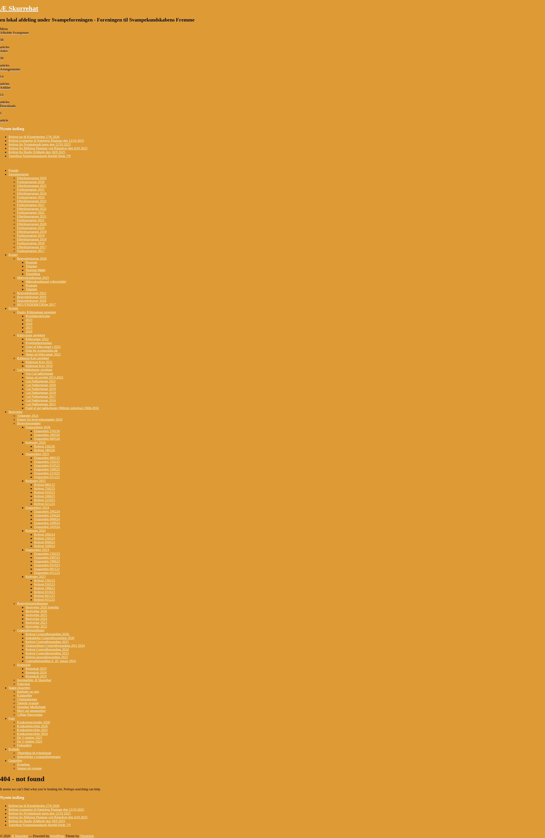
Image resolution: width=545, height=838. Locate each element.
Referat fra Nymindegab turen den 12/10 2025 (40, 144)
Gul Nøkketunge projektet (34, 370)
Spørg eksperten (19, 688)
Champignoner (27, 699)
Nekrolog (23, 684)
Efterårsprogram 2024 (31, 193)
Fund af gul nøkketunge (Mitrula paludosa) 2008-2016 (62, 408)
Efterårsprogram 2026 (31, 178)
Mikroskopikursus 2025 (33, 278)
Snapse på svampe (29, 768)
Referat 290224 (44, 534)
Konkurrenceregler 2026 (33, 722)
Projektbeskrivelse (38, 316)
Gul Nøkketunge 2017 (41, 396)
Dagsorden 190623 (47, 561)
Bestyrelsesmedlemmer (32, 603)
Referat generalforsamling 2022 (47, 657)
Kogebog (23, 764)
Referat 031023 (44, 592)
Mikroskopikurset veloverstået (46, 281)
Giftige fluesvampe (30, 714)
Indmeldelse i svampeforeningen (38, 757)
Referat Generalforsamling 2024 (47, 649)
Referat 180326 (44, 450)
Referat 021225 (44, 504)
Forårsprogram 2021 (30, 220)
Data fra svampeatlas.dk (42, 350)
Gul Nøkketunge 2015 (41, 404)
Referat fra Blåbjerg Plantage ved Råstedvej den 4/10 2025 (48, 148)
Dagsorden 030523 (47, 557)
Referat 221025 (44, 500)
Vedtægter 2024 (27, 416)
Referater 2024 (36, 530)
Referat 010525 (44, 492)
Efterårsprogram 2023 (31, 201)
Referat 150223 (44, 580)
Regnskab (23, 665)
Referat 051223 (44, 599)
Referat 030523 (44, 584)
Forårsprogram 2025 (30, 189)
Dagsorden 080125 (47, 458)
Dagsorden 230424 (47, 515)
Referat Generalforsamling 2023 (47, 653)
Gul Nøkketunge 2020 (41, 385)
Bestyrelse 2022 (36, 626)
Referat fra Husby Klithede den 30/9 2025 (37, 152)
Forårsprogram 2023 (30, 205)
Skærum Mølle (36, 270)
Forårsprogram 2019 (30, 235)
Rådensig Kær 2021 (39, 362)
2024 (29, 324)
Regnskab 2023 (36, 676)
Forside (14, 170)
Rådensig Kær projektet (33, 358)
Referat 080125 (44, 484)
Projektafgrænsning (39, 343)
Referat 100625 (44, 496)
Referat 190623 (44, 588)
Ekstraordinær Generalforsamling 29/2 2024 (55, 645)
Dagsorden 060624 (47, 519)
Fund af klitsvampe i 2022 (43, 347)
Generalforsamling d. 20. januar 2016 (51, 661)
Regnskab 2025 (36, 668)
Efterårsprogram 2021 (31, 216)
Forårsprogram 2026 (30, 182)
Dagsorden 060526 (47, 439)
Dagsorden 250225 (47, 461)
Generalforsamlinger (30, 630)
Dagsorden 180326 (47, 435)
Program (31, 262)
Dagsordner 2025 (37, 454)
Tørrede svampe (28, 703)
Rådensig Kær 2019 (39, 366)
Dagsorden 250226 (47, 431)
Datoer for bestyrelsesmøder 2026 (39, 419)
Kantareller (24, 695)
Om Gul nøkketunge (39, 373)
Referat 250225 (44, 488)
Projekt (13, 308)
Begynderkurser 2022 (31, 293)
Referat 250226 (44, 446)
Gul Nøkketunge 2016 (41, 400)
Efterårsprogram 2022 (31, 209)
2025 (29, 327)
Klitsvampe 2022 (37, 339)
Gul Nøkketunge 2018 (41, 393)
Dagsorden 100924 (47, 523)
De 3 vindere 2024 (29, 741)
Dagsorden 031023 (47, 565)
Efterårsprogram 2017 (31, 247)
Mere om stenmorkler (31, 711)
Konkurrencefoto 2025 (32, 730)
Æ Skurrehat (19, 8)
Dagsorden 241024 (47, 527)
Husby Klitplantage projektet (36, 312)
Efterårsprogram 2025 (31, 186)
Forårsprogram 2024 (30, 197)
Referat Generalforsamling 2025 (47, 642)
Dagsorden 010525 (47, 465)
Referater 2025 (36, 481)
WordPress (57, 836)
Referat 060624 (44, 542)
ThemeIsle (87, 836)
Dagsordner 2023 (37, 550)
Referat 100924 (44, 546)
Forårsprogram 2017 (30, 251)
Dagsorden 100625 (47, 469)
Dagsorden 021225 (47, 477)
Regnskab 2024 (36, 672)
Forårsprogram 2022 (30, 212)
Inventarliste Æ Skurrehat (34, 680)
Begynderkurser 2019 (31, 297)
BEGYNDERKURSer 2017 (36, 304)
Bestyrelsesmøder (29, 423)
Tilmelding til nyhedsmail (34, 753)
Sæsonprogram (19, 174)
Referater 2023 (36, 576)
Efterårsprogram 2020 (31, 224)
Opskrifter (15, 760)
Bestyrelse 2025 (36, 615)
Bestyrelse (15, 412)
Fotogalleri (24, 745)
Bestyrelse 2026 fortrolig (42, 607)
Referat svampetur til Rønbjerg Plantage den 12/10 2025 (46, 140)
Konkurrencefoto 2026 (32, 726)
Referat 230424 (44, 538)
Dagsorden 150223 (47, 553)
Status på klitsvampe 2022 (43, 354)
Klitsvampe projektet (31, 335)
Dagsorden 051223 (47, 573)
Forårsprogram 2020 (30, 228)
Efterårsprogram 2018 (31, 239)
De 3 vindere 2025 (29, 737)
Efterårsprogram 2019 (31, 232)
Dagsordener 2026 (38, 427)
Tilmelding (33, 274)
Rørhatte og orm (28, 691)
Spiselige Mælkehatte (31, 707)
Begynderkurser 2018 (31, 301)
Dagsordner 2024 (37, 507)
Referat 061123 (44, 596)
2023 (29, 320)
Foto (12, 718)
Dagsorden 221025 (47, 473)
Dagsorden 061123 (47, 569)
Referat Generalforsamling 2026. (48, 634)
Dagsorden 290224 (47, 511)
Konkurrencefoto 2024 (32, 734)
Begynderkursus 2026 (32, 258)
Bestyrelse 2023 (36, 622)
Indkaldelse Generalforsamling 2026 (50, 638)
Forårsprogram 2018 (30, 243)
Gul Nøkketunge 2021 (41, 381)
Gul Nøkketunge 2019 (41, 389)
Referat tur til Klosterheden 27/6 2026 (34, 137)
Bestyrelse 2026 (36, 611)
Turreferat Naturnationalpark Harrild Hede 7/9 (39, 156)
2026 (29, 331)
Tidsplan (31, 266)
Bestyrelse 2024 (36, 619)
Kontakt (14, 749)
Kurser (13, 255)
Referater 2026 (36, 442)
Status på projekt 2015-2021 (44, 377)
